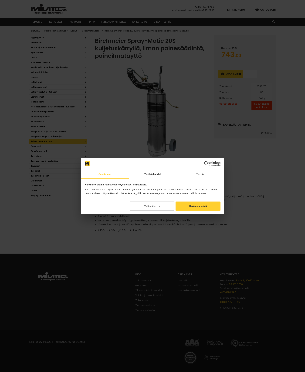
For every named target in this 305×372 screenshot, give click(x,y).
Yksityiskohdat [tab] (152, 174)
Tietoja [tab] (200, 174)
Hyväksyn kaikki (198, 206)
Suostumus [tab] (104, 174)
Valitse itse (150, 206)
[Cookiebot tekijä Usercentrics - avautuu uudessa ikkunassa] (206, 163)
